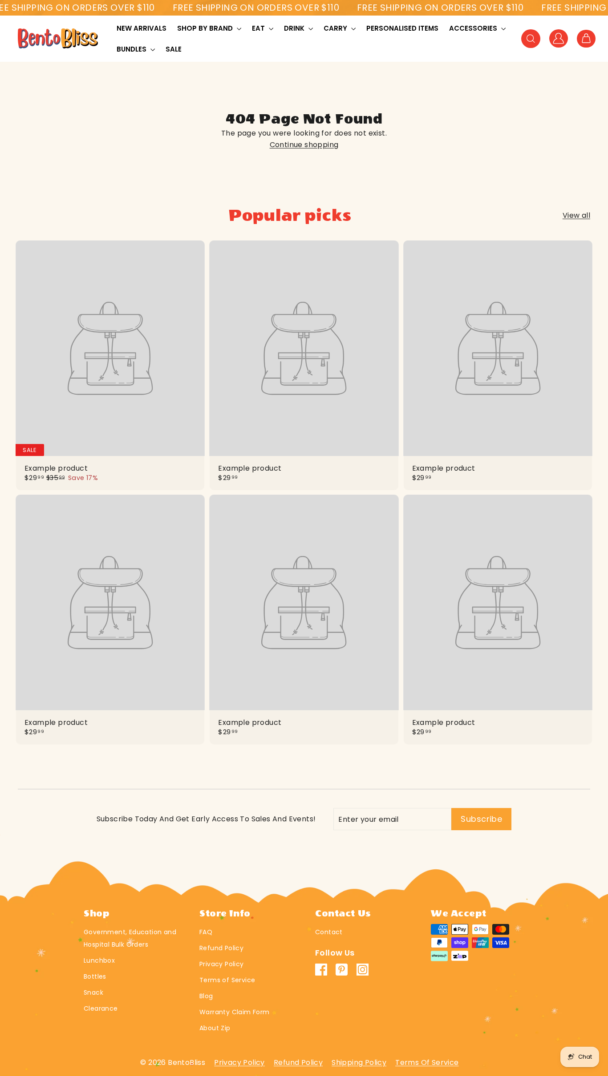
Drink (295, 28)
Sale (174, 49)
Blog (206, 996)
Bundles (132, 49)
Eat (259, 28)
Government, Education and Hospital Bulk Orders (130, 938)
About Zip (215, 1028)
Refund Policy (221, 948)
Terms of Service (227, 980)
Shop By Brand (206, 28)
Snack (93, 992)
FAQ (205, 932)
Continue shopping (304, 145)
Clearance (101, 1008)
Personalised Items (402, 28)
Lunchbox (99, 960)
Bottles (95, 976)
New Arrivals (141, 28)
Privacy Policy (221, 964)
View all (576, 215)
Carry (336, 28)
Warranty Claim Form (234, 1012)
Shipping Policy (359, 1062)
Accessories (474, 28)
